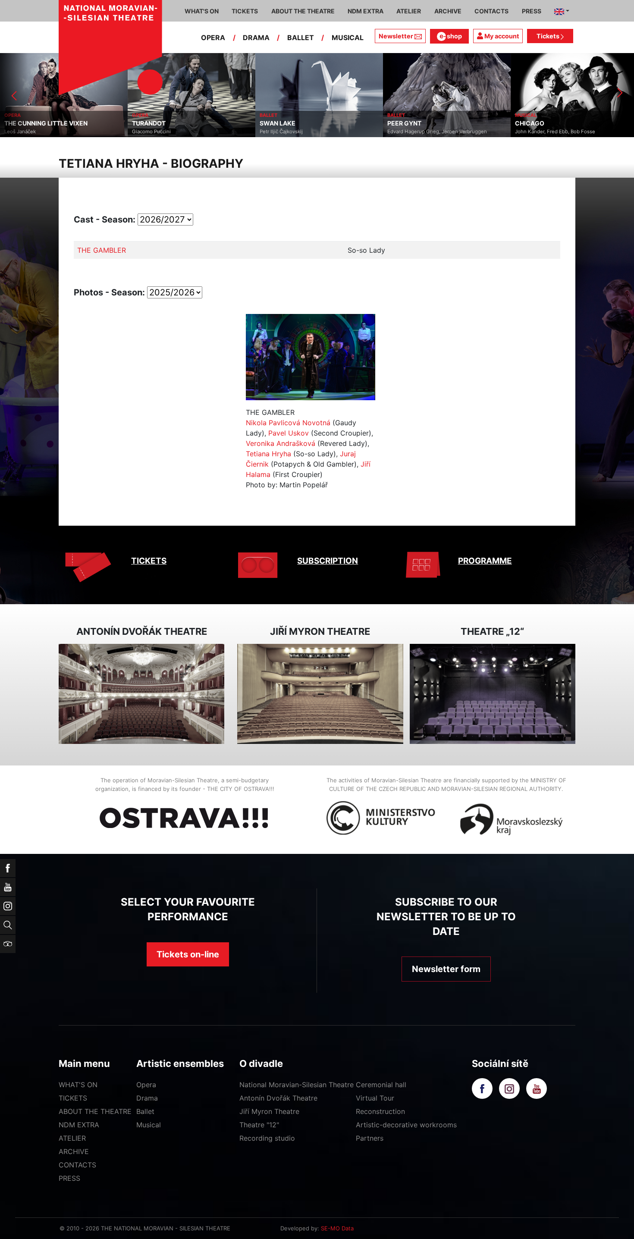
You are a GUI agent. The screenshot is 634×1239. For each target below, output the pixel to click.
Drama (147, 1098)
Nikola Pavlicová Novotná (288, 422)
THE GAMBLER (101, 250)
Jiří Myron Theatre (269, 1111)
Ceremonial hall (381, 1084)
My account (501, 36)
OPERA (213, 37)
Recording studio (267, 1138)
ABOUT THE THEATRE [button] (303, 11)
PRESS (69, 1178)
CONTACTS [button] (491, 11)
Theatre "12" (259, 1124)
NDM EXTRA (79, 1124)
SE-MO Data (337, 1228)
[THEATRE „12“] (492, 694)
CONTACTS (77, 1165)
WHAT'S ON (78, 1084)
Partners (369, 1138)
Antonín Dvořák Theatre (278, 1098)
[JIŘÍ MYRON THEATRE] (320, 694)
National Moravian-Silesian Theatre (296, 1084)
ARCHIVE (447, 11)
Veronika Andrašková (280, 443)
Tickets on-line (188, 954)
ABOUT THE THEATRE (95, 1111)
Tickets (549, 36)
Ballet (145, 1111)
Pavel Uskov (288, 433)
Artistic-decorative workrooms (406, 1124)
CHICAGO (402, 123)
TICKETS (148, 561)
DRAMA (256, 37)
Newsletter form (446, 969)
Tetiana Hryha (268, 453)
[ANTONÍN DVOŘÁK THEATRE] (141, 694)
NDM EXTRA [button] (365, 11)
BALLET (300, 37)
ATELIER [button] (408, 11)
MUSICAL (348, 37)
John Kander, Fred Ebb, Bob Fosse (427, 132)
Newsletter (396, 36)
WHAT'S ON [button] (202, 11)
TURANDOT (21, 123)
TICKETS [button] (245, 11)
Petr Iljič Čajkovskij (153, 132)
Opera (146, 1084)
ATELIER (72, 1138)
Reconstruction (380, 1111)
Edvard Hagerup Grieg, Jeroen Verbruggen (309, 132)
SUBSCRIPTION (327, 561)
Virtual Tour (375, 1098)
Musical (148, 1124)
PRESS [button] (531, 11)
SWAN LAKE (150, 123)
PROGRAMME (485, 561)
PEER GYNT (277, 123)
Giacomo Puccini (23, 132)
